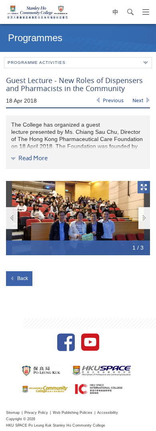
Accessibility (107, 413)
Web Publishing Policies (72, 413)
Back (22, 278)
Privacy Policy (36, 413)
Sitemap (13, 413)
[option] (78, 218)
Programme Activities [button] (37, 62)
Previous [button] (12, 218)
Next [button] (144, 218)
